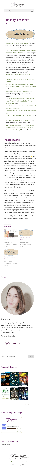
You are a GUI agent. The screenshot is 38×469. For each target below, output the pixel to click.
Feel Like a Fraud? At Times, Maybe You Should (20, 91)
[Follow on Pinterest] (15, 461)
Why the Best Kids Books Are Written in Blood (20, 125)
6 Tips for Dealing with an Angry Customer (19, 115)
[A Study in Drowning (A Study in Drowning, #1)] (14, 400)
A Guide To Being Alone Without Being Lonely (20, 98)
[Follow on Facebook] (11, 461)
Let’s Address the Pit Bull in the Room (17, 120)
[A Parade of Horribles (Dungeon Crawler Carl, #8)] (23, 386)
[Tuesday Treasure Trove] (11, 233)
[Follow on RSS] (26, 461)
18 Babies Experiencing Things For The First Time (21, 86)
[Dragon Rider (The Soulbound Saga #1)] (23, 400)
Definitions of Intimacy (13, 108)
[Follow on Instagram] (19, 461)
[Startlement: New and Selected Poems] (5, 400)
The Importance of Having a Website (17, 43)
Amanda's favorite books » (26, 405)
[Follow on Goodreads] (22, 461)
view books (19, 431)
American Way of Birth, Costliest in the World (19, 84)
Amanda (9, 425)
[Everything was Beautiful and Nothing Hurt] (14, 385)
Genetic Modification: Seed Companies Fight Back (21, 106)
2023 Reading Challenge (11, 419)
